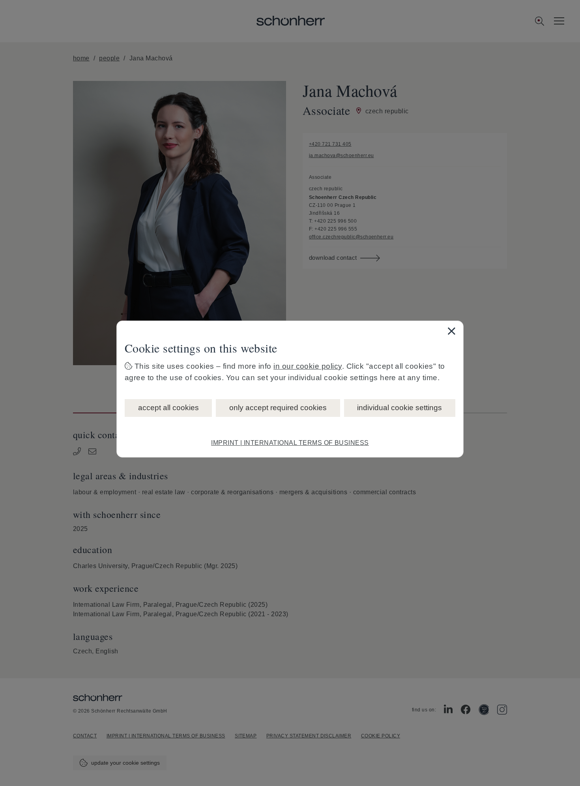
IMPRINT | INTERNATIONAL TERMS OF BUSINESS (290, 442)
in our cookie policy (307, 366)
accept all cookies (168, 407)
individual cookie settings (399, 407)
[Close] (451, 331)
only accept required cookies (278, 407)
